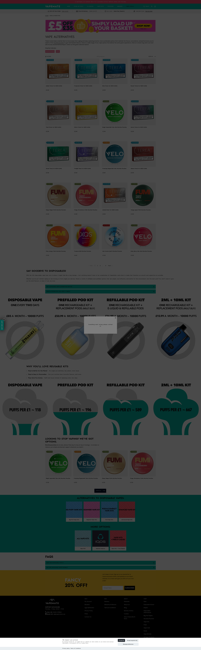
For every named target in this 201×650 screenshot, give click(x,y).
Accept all (121, 640)
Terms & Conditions (75, 648)
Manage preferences (128, 644)
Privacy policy (66, 648)
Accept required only (132, 640)
